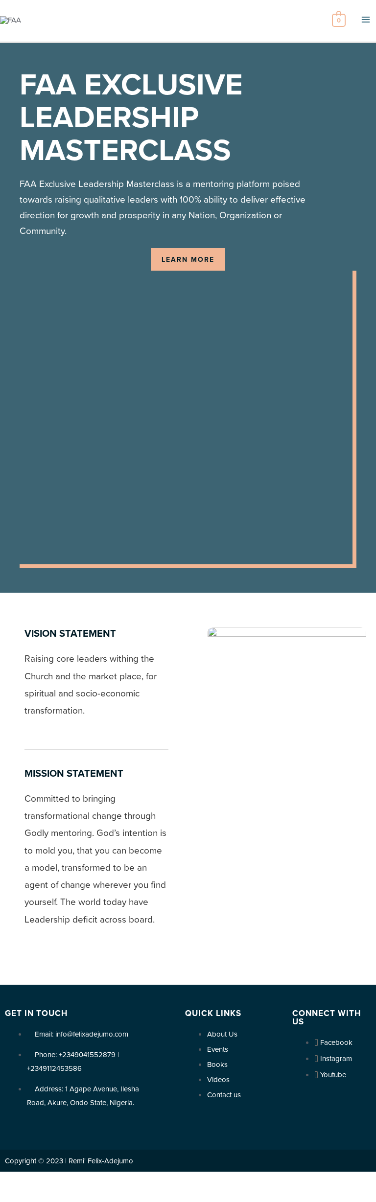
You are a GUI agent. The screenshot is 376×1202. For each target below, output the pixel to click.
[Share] (31, 1181)
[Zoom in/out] (74, 1181)
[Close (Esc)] (10, 1181)
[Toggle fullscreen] (53, 1181)
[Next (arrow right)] (31, 1196)
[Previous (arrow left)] (10, 1196)
